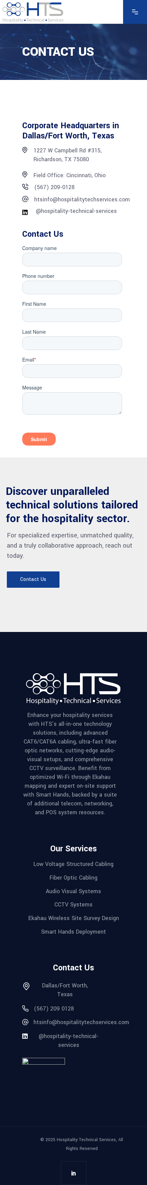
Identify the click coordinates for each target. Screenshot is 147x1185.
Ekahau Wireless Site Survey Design (73, 918)
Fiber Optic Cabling (73, 878)
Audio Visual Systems (73, 891)
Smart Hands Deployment (73, 931)
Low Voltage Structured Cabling (73, 864)
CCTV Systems (73, 904)
